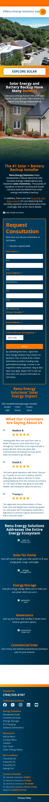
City (7, 291)
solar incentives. (22, 183)
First (7, 260)
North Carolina (25, 186)
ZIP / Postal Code (12, 309)
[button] (42, 11)
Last (7, 269)
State (8, 300)
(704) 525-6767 (14, 695)
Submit (24, 346)
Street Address (11, 282)
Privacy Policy (24, 798)
